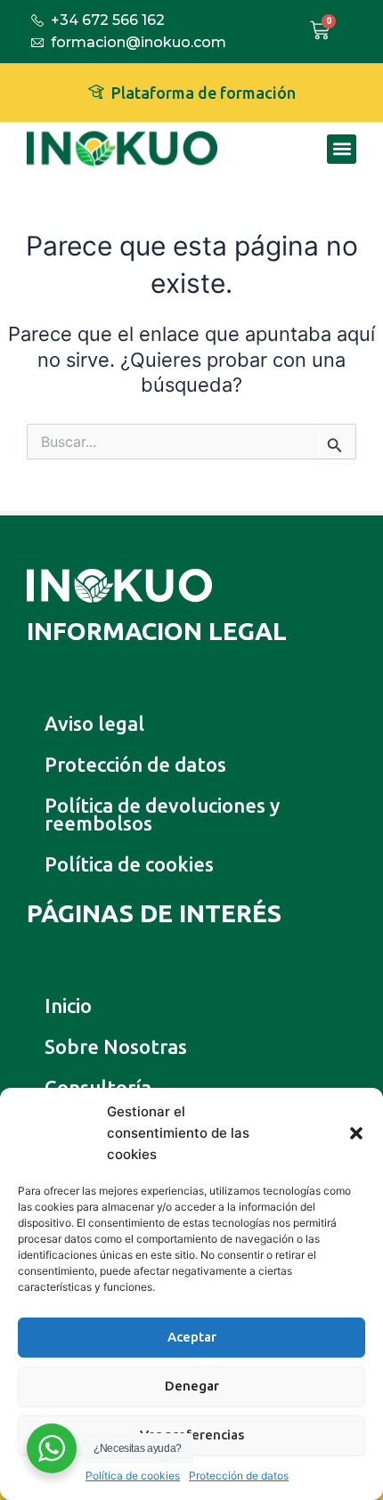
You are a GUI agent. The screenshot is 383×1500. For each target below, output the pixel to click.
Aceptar (191, 1336)
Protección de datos (239, 1475)
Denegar (192, 1385)
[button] (356, 1133)
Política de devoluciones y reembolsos (162, 814)
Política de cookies (133, 1475)
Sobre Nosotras (116, 1046)
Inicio (68, 1005)
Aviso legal (94, 723)
